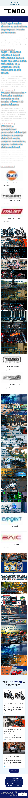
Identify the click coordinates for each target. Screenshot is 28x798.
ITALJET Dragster (15, 778)
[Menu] (13, 19)
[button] (14, 185)
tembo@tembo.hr (15, 4)
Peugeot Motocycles (15, 781)
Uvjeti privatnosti (8, 792)
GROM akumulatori (14, 786)
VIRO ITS (15, 796)
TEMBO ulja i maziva (15, 783)
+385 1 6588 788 (15, 2)
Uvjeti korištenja (20, 792)
